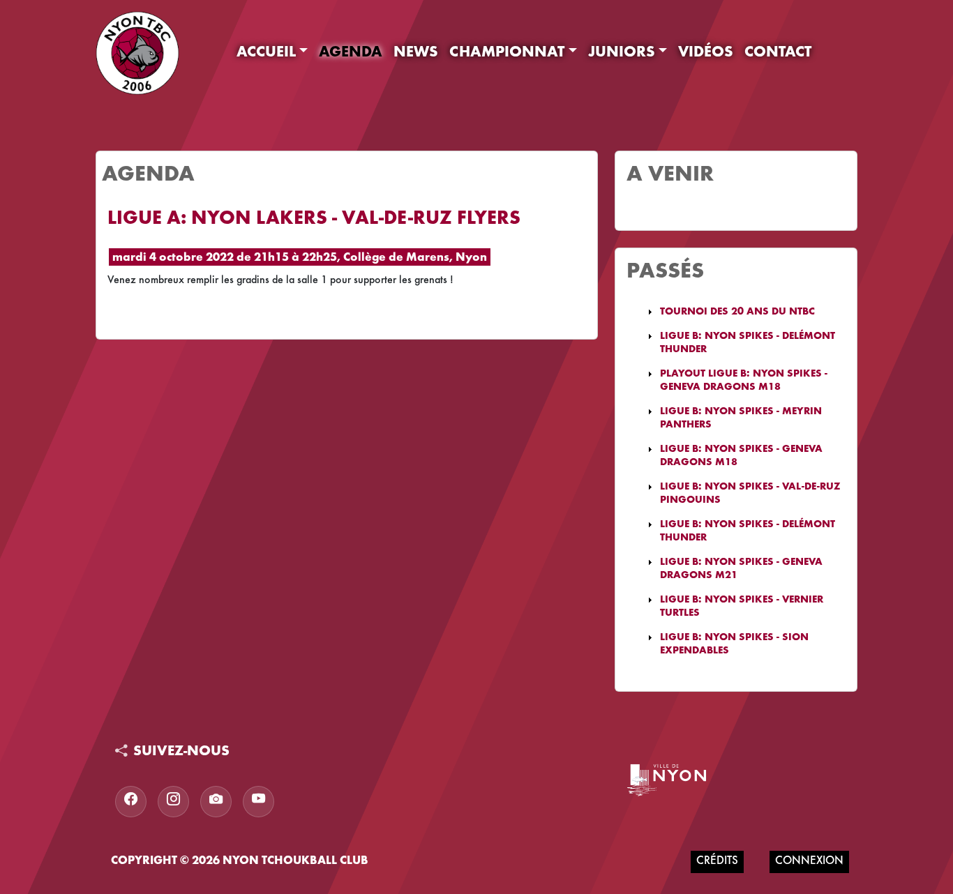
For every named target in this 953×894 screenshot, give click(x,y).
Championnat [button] (506, 53)
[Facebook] (131, 801)
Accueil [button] (266, 53)
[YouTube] (258, 801)
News (415, 53)
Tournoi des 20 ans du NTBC (737, 312)
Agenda (350, 53)
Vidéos (705, 53)
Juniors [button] (621, 53)
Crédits (717, 862)
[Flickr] (216, 801)
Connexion (809, 862)
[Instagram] (173, 801)
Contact (777, 53)
